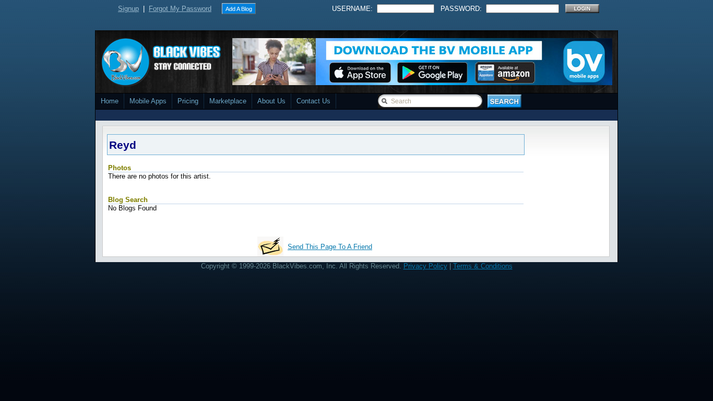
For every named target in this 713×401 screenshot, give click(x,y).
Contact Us (313, 101)
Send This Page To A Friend (330, 247)
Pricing (187, 101)
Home (109, 101)
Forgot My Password (180, 9)
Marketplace (227, 101)
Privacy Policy (425, 266)
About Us (271, 101)
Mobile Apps (148, 101)
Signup (128, 9)
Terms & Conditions (483, 266)
